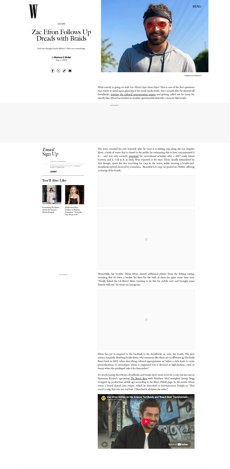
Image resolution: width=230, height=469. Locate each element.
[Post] (58, 71)
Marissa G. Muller (62, 57)
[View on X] (146, 191)
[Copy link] (64, 71)
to (183, 357)
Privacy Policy (60, 167)
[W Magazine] (33, 11)
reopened (134, 156)
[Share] (53, 71)
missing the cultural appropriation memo (133, 94)
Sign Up (50, 151)
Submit (53, 171)
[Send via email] (70, 71)
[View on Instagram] (146, 239)
